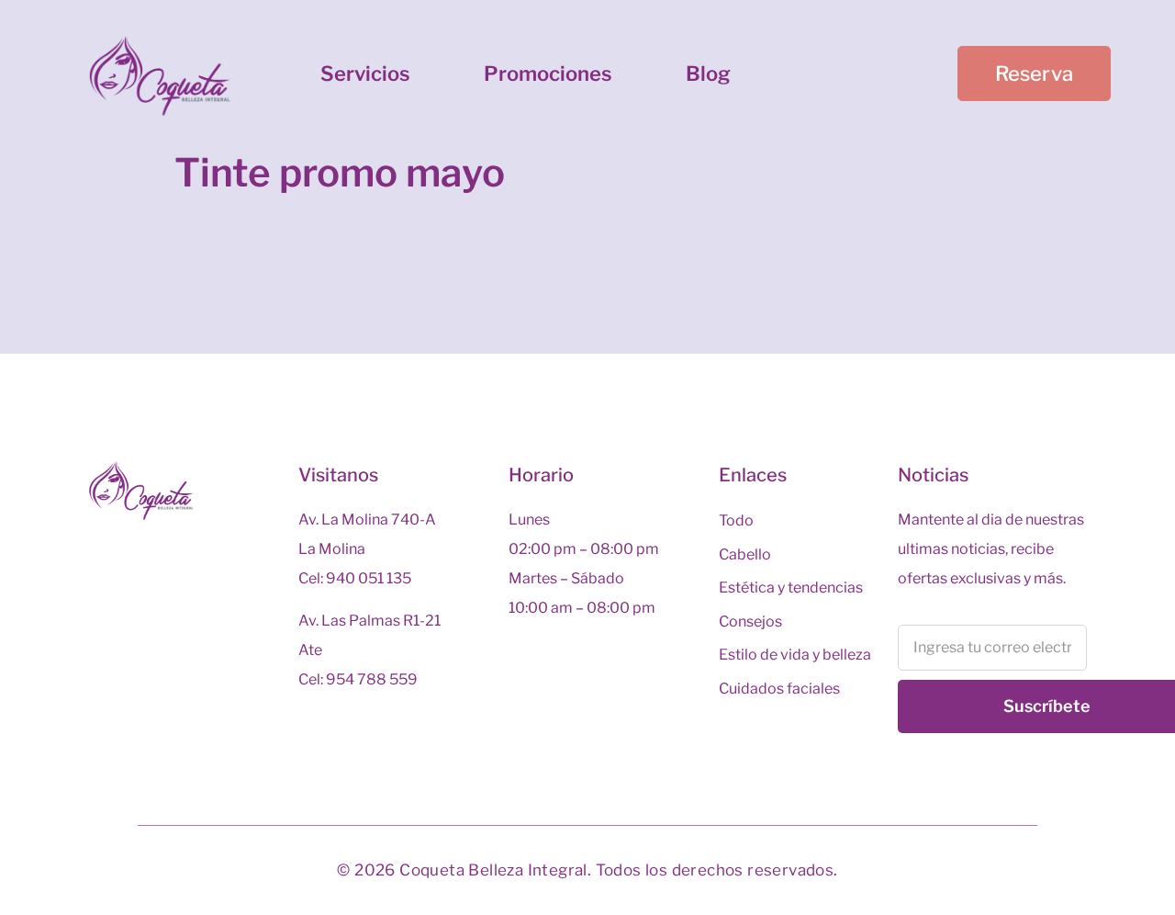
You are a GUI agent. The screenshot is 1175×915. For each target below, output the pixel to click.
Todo (736, 520)
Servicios (365, 73)
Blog (708, 73)
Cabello (745, 554)
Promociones (548, 73)
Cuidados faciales (779, 688)
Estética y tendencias (791, 587)
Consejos (750, 621)
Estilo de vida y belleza (795, 654)
